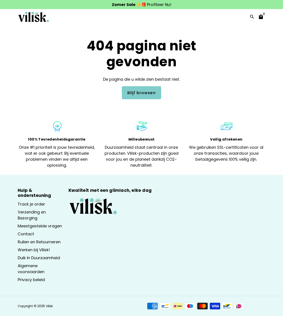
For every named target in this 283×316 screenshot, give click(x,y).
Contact (26, 234)
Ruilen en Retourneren (39, 242)
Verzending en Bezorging (32, 215)
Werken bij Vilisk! (34, 250)
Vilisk (49, 306)
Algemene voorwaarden (31, 268)
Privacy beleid (31, 279)
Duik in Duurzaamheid (39, 258)
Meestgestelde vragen (40, 226)
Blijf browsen (141, 92)
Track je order (31, 204)
